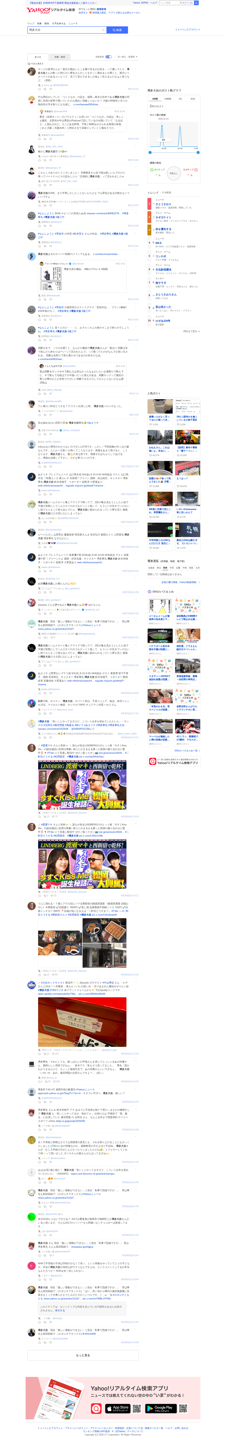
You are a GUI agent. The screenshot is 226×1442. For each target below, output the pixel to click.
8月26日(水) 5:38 (130, 1130)
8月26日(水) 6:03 (130, 1102)
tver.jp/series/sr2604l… (111, 752)
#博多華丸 (105, 233)
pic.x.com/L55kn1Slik (91, 835)
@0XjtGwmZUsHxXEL (67, 543)
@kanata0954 (60, 111)
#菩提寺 (59, 233)
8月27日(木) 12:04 (130, 547)
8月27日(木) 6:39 (130, 592)
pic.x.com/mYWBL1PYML (97, 1298)
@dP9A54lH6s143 (53, 463)
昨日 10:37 (133, 320)
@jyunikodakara (53, 1137)
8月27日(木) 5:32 (130, 613)
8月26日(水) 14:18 (130, 816)
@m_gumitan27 (72, 588)
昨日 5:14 (134, 394)
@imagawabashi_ (87, 634)
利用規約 (119, 1428)
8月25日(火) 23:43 (130, 1279)
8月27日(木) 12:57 (130, 522)
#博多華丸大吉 (116, 725)
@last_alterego (54, 390)
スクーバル (187, 3)
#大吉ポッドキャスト (53, 982)
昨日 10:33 (133, 340)
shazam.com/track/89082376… (104, 213)
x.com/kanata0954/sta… (86, 104)
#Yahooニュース (91, 625)
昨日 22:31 (133, 89)
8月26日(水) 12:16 (130, 1054)
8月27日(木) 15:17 (130, 494)
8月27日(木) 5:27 (130, 637)
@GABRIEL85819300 (68, 518)
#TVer (50, 752)
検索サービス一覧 (154, 1428)
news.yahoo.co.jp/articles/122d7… (57, 628)
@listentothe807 (63, 1126)
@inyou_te (51, 1078)
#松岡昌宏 (59, 756)
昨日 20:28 (133, 139)
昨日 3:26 (134, 415)
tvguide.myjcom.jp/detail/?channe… (86, 485)
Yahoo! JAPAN (140, 2)
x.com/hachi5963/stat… (51, 359)
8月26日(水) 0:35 (130, 1206)
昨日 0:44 (134, 434)
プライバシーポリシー (76, 1428)
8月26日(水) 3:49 (130, 1182)
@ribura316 (59, 1178)
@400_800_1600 (54, 146)
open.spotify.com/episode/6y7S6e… (58, 993)
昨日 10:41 (133, 246)
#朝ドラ (79, 725)
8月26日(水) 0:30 (130, 1235)
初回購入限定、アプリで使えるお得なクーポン (116, 12)
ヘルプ (153, 2)
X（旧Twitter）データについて (127, 1431)
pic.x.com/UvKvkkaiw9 (104, 914)
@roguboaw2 (66, 411)
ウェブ (30, 23)
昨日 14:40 (133, 160)
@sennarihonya (62, 1202)
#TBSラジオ (57, 990)
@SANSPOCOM (80, 728)
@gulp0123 (56, 1275)
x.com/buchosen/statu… (106, 254)
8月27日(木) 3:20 (130, 665)
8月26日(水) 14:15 (130, 975)
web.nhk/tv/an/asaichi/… (51, 485)
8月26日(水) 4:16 (130, 1162)
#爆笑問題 (58, 725)
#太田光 (48, 725)
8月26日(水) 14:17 (130, 896)
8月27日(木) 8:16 (130, 571)
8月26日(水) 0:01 (130, 1255)
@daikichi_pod (109, 1050)
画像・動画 (60, 57)
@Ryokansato (53, 295)
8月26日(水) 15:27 (130, 737)
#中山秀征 (108, 982)
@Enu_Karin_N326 (127, 733)
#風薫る (69, 725)
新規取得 (101, 9)
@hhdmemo (54, 490)
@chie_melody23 (71, 430)
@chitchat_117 (53, 579)
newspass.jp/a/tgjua (82, 1246)
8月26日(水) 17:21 (130, 713)
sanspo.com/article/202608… (54, 728)
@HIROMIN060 (60, 85)
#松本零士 (78, 233)
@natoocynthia (58, 1158)
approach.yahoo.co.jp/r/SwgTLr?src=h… (60, 1093)
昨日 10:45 (133, 226)
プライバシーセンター (101, 1428)
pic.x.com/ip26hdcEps (91, 756)
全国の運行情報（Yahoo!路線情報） (179, 582)
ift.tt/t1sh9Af (89, 1333)
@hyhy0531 (52, 1231)
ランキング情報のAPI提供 (96, 1431)
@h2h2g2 (57, 1318)
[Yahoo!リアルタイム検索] (51, 9)
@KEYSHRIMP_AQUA (97, 201)
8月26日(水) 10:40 (130, 1081)
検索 (119, 29)
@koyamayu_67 (77, 156)
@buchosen (78, 264)
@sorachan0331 (54, 530)
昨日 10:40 (133, 299)
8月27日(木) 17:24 (130, 466)
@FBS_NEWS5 (53, 442)
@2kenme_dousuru (77, 813)
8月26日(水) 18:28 (130, 693)
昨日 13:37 (133, 205)
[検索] (196, 3)
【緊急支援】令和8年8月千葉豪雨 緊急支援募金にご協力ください (63, 3)
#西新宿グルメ (59, 914)
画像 (39, 23)
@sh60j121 (56, 222)
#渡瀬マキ (46, 745)
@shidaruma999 (54, 401)
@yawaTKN (51, 1214)
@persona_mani (65, 709)
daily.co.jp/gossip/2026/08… (71, 1121)
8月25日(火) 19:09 (130, 1342)
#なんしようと (46, 213)
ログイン (83, 12)
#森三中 (60, 217)
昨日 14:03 (133, 185)
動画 (46, 23)
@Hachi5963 (69, 366)
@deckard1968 (60, 1338)
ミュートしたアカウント (187, 29)
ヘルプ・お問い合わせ (176, 1428)
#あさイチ (93, 422)
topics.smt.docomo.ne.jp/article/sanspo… (94, 1173)
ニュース (73, 23)
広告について (133, 1428)
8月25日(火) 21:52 (130, 1322)
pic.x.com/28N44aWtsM (92, 993)
